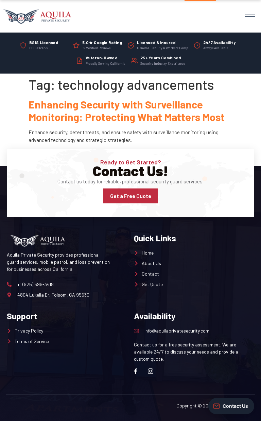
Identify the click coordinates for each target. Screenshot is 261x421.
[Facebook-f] (135, 371)
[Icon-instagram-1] (150, 371)
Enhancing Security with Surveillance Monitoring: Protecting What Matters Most (127, 110)
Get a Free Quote (130, 196)
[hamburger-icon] (250, 16)
